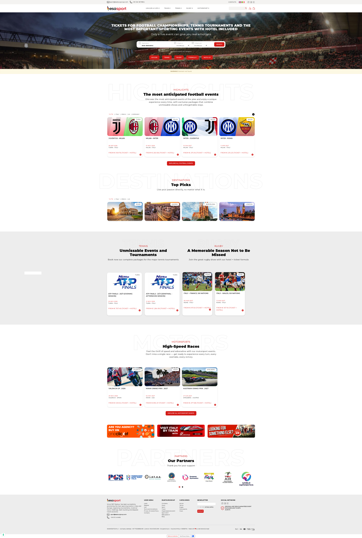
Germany (135, 114)
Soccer (154, 57)
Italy (117, 114)
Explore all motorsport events (181, 413)
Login (146, 503)
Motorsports (183, 509)
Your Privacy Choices (185, 536)
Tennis (166, 57)
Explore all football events (181, 163)
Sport (163, 507)
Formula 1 (193, 57)
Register (146, 505)
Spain (124, 114)
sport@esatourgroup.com (119, 2)
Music (163, 505)
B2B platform (166, 514)
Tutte (111, 114)
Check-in (180, 43)
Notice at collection (173, 536)
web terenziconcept (203, 528)
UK (129, 114)
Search (219, 44)
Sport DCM (165, 512)
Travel (163, 509)
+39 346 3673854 (139, 2)
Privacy (146, 511)
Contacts (232, 2)
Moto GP (207, 57)
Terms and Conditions (150, 509)
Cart (145, 507)
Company (165, 503)
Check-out (198, 43)
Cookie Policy (154, 511)
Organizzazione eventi (168, 511)
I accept (206, 507)
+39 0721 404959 (116, 517)
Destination (145, 43)
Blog (163, 516)
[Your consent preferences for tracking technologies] (3, 534)
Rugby (179, 57)
